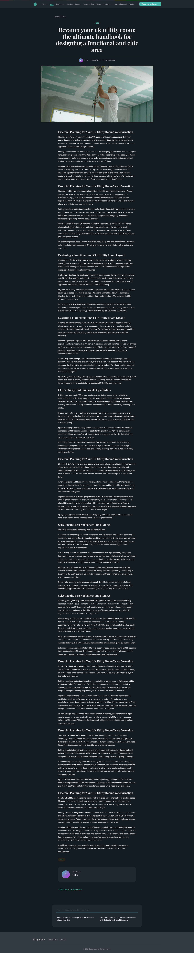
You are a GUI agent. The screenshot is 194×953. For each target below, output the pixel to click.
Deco (52, 4)
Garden (70, 4)
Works (131, 4)
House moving (88, 4)
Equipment (60, 4)
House (77, 4)
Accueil (57, 16)
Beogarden (39, 939)
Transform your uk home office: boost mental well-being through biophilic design (118, 918)
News (98, 4)
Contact (63, 939)
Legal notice (52, 939)
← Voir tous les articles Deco (70, 889)
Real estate (108, 4)
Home (44, 4)
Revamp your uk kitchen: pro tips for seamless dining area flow (75, 918)
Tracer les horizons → (150, 4)
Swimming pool (121, 4)
